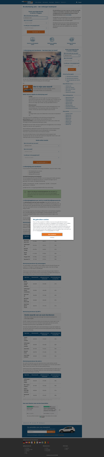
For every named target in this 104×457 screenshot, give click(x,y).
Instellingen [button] (52, 237)
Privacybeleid (40, 230)
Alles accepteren (52, 234)
